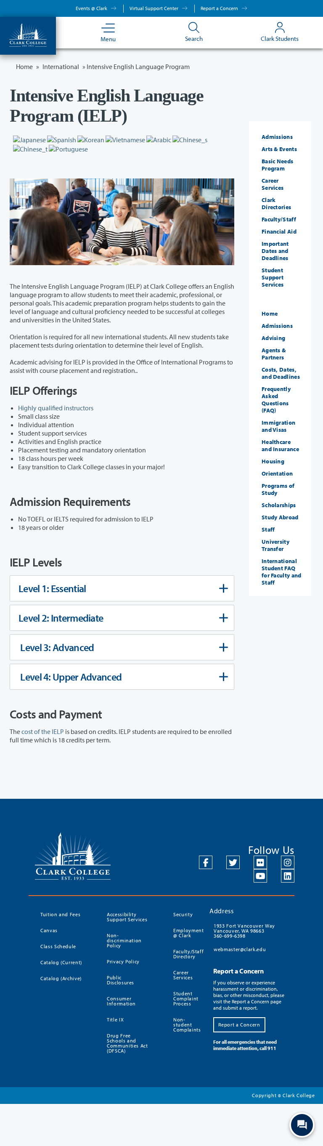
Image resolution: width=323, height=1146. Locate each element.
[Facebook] (205, 862)
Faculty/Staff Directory (186, 954)
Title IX (115, 1019)
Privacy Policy (123, 961)
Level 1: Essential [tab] (52, 588)
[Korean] (90, 139)
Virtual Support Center (155, 8)
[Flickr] (260, 862)
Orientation (277, 473)
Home (270, 313)
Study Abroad (280, 517)
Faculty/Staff (279, 219)
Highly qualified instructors (55, 408)
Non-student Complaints (186, 1024)
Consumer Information (121, 1001)
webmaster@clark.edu (240, 949)
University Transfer (275, 545)
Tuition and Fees (60, 914)
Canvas (49, 930)
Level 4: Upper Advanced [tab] (70, 676)
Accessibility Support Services (127, 917)
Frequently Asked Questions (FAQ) (276, 399)
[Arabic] (158, 139)
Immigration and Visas (278, 426)
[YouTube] (260, 876)
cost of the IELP (42, 731)
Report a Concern (220, 8)
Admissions (277, 137)
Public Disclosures (120, 980)
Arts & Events (279, 149)
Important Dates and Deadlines (275, 251)
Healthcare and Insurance (280, 445)
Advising (273, 338)
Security (183, 914)
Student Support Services (272, 277)
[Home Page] (28, 34)
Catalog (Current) (61, 962)
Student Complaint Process (186, 998)
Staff (268, 529)
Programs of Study (278, 489)
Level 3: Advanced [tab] (56, 647)
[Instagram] (287, 862)
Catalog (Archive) (61, 978)
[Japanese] (29, 139)
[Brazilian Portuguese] (68, 148)
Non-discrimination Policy (124, 940)
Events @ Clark (92, 8)
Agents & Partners (274, 353)
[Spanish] (61, 139)
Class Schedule (58, 946)
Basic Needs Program (277, 164)
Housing (273, 461)
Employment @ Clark (186, 933)
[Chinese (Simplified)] (189, 139)
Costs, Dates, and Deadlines (281, 373)
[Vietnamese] (125, 139)
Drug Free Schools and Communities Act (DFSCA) (127, 1043)
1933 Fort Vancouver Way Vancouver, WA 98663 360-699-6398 (244, 931)
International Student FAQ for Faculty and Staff (282, 571)
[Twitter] (233, 862)
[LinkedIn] (287, 876)
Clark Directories (276, 203)
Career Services (272, 184)
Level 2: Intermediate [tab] (61, 618)
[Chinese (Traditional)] (30, 148)
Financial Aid (279, 231)
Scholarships (279, 505)
